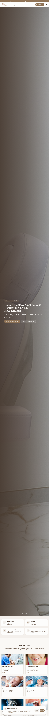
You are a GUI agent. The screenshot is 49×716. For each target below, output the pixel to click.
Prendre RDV (40, 4)
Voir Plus (3, 672)
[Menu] (46, 4)
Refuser (36, 710)
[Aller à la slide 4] (26, 613)
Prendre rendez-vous (13, 321)
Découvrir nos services (27, 321)
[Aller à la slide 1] (22, 613)
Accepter (42, 710)
